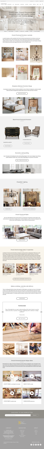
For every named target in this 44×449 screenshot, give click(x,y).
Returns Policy (22, 436)
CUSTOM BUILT (22, 4)
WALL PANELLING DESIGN (22, 160)
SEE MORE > (5, 275)
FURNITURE (26, 4)
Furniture (22, 432)
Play (12, 376)
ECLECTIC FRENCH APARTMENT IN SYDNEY (12, 384)
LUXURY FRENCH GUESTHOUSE (10, 401)
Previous (3, 312)
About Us (36, 430)
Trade (36, 432)
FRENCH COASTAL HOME (28, 384)
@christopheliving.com (8, 438)
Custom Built (22, 431)
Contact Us (36, 431)
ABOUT (38, 4)
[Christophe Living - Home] (22, 422)
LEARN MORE (8, 57)
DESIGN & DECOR (17, 4)
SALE (13, 4)
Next (41, 312)
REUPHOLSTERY (9, 4)
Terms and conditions (22, 435)
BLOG (40, 4)
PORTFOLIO (34, 4)
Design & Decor (22, 430)
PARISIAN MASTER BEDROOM (29, 401)
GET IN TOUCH (22, 318)
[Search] (42, 4)
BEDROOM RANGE (22, 93)
